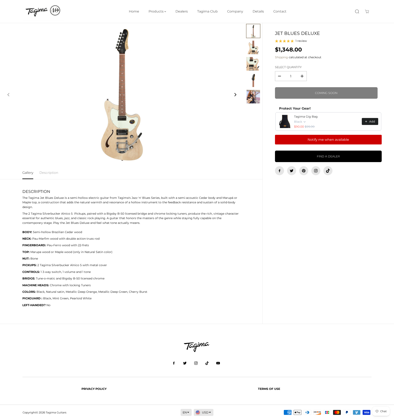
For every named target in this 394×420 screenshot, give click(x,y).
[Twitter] (291, 170)
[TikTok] (327, 170)
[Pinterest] (303, 170)
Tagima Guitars (56, 412)
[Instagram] (315, 170)
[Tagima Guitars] (43, 11)
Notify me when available (328, 140)
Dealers (181, 11)
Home (134, 11)
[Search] (357, 11)
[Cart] (366, 11)
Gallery (27, 173)
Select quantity (288, 67)
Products (156, 11)
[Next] (234, 94)
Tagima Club (207, 11)
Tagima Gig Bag (306, 116)
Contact (279, 11)
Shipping (281, 57)
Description (48, 173)
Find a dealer (328, 156)
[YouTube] (218, 363)
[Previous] (8, 94)
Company (235, 11)
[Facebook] (279, 170)
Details (258, 11)
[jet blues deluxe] (122, 94)
